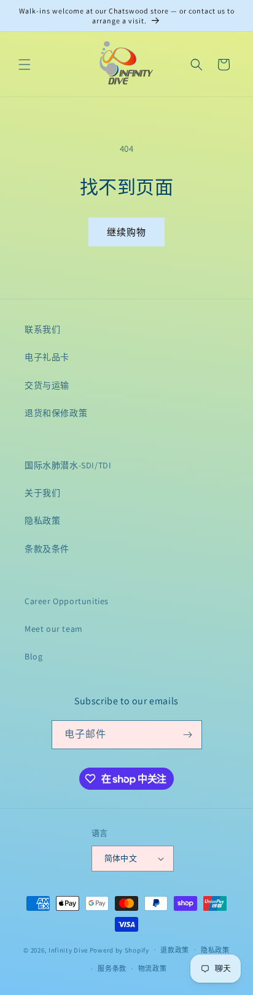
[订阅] (187, 734)
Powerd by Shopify (119, 949)
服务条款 (112, 968)
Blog (33, 656)
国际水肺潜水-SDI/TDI (68, 465)
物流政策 (152, 968)
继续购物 (126, 232)
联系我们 (42, 329)
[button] (24, 64)
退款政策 (174, 950)
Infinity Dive (68, 949)
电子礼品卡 (47, 357)
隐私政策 (42, 520)
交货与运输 (47, 385)
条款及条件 (47, 548)
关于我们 (42, 492)
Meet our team (54, 628)
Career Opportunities (67, 601)
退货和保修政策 (56, 413)
